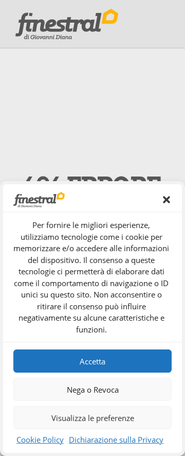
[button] (166, 200)
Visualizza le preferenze (92, 418)
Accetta (92, 361)
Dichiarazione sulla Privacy (116, 439)
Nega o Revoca (93, 389)
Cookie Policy (40, 439)
